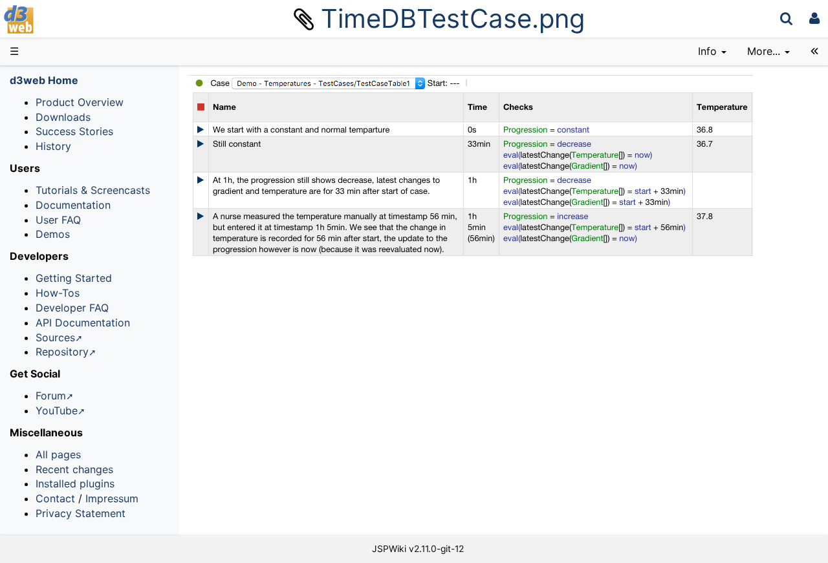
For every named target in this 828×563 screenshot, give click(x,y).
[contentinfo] (712, 51)
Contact (55, 498)
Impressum (111, 498)
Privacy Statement (80, 513)
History (53, 146)
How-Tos (58, 292)
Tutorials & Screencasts (93, 190)
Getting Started (74, 277)
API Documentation (83, 322)
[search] (786, 18)
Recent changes (74, 469)
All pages (58, 454)
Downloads (63, 117)
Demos (53, 234)
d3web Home (44, 80)
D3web (54, 19)
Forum (51, 395)
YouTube (57, 410)
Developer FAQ (72, 307)
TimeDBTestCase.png (453, 18)
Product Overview (80, 102)
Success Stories (74, 131)
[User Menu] (814, 18)
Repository (62, 351)
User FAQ (58, 219)
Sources (55, 337)
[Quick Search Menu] (786, 18)
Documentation (73, 204)
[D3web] (57, 18)
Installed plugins (75, 483)
